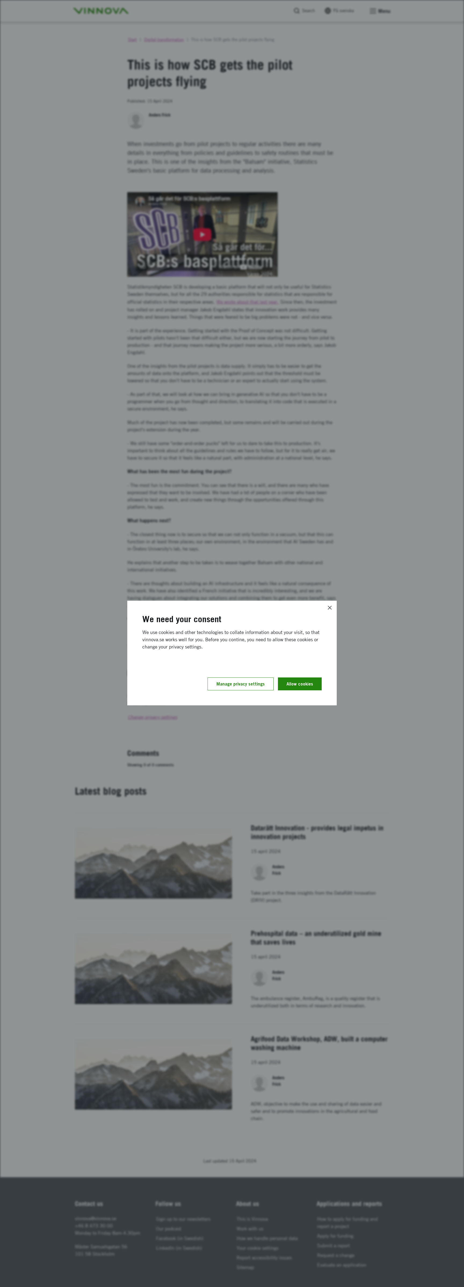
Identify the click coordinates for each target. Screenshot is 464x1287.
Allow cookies (300, 684)
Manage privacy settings (240, 684)
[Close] (329, 607)
